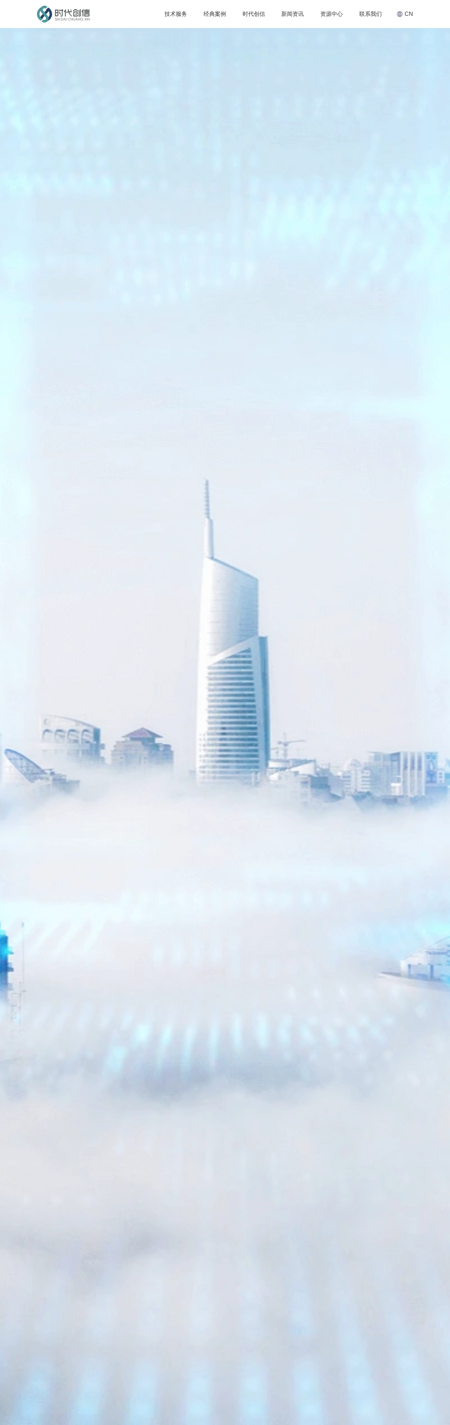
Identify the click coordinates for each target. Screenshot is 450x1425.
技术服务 (176, 14)
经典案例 (215, 14)
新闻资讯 (292, 14)
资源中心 (331, 14)
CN (409, 14)
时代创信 (254, 14)
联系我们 (370, 14)
